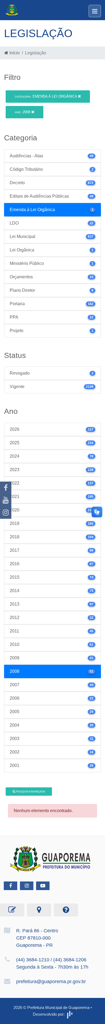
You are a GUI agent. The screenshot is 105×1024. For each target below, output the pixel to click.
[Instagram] (5, 512)
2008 (23, 112)
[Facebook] (5, 488)
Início (14, 53)
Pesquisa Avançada (30, 791)
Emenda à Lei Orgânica (46, 96)
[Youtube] (5, 500)
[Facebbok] (10, 885)
